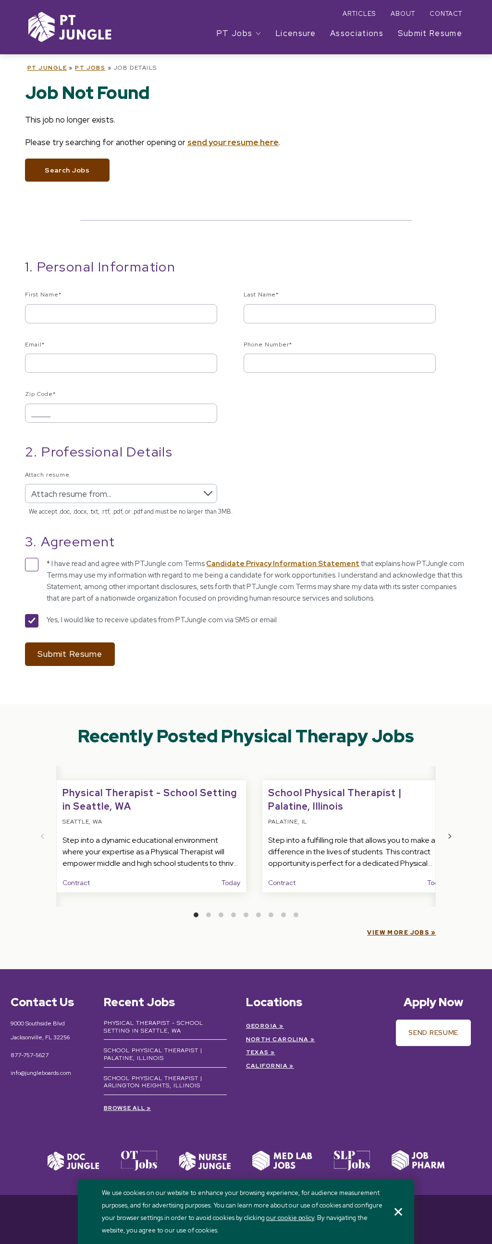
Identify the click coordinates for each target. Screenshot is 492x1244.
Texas (257, 1052)
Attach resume (47, 475)
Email (35, 344)
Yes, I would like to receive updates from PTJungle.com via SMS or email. (162, 620)
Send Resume (433, 1032)
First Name (43, 294)
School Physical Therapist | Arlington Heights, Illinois (153, 1082)
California (267, 1066)
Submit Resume (430, 33)
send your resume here (233, 142)
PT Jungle (47, 68)
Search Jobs (67, 170)
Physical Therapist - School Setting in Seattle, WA (153, 1027)
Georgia (262, 1026)
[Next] (449, 836)
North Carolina (277, 1039)
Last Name (261, 294)
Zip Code (40, 394)
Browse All (125, 1108)
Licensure (296, 33)
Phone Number (268, 344)
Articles (359, 14)
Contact (446, 14)
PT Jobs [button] (234, 33)
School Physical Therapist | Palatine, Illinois (153, 1054)
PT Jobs (90, 68)
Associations (356, 33)
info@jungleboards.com (41, 1073)
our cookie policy (290, 1218)
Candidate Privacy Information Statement (282, 563)
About (403, 14)
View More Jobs (398, 932)
